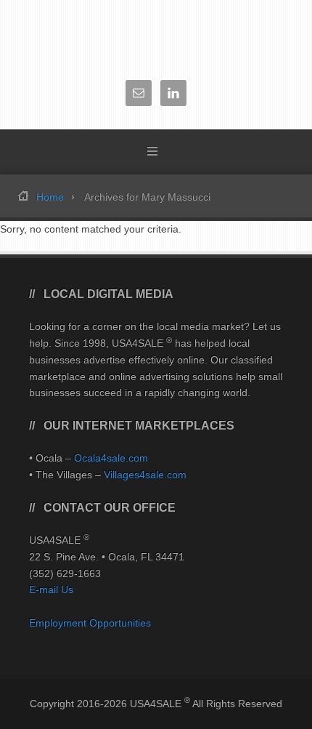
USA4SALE (156, 36)
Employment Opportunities (90, 623)
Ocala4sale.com (111, 458)
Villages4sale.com (145, 474)
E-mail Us (51, 589)
